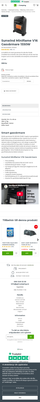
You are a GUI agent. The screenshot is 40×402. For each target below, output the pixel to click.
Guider (20, 320)
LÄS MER (3, 59)
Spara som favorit (10, 91)
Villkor (20, 305)
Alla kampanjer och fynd (20, 309)
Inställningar (20, 388)
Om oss (20, 318)
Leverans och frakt (20, 299)
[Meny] (2, 5)
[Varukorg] (37, 5)
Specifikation (6, 110)
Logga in (20, 311)
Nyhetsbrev (20, 324)
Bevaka (29, 81)
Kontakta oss (20, 298)
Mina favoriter (20, 307)
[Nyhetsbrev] (31, 337)
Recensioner (6, 114)
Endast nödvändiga (20, 392)
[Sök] (5, 5)
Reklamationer (20, 303)
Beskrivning (6, 105)
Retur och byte (20, 301)
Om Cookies (20, 326)
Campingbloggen (20, 322)
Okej (20, 397)
